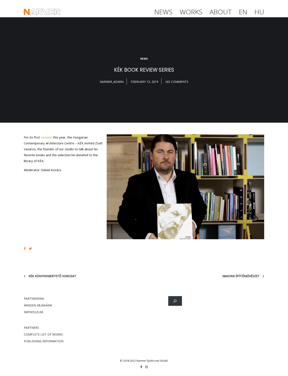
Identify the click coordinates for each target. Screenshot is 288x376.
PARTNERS (31, 328)
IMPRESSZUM (33, 312)
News (163, 11)
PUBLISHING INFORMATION (43, 341)
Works (191, 11)
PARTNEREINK (34, 299)
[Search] (175, 301)
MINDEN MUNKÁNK (38, 305)
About (221, 11)
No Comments (177, 82)
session (46, 137)
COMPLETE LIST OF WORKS (43, 334)
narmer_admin (112, 82)
